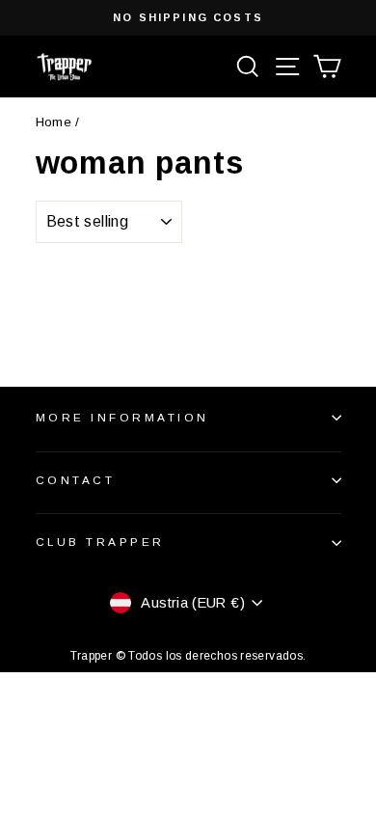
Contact (76, 480)
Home (53, 122)
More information (123, 417)
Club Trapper (100, 541)
